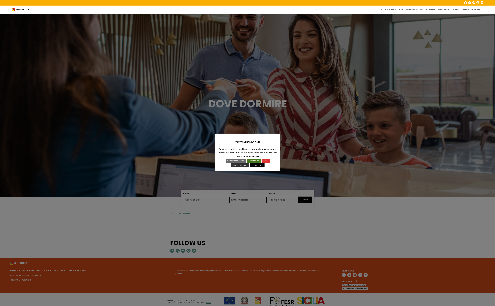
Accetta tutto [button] (254, 161)
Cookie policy (257, 165)
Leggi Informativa (240, 165)
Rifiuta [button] (266, 161)
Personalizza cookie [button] (235, 161)
